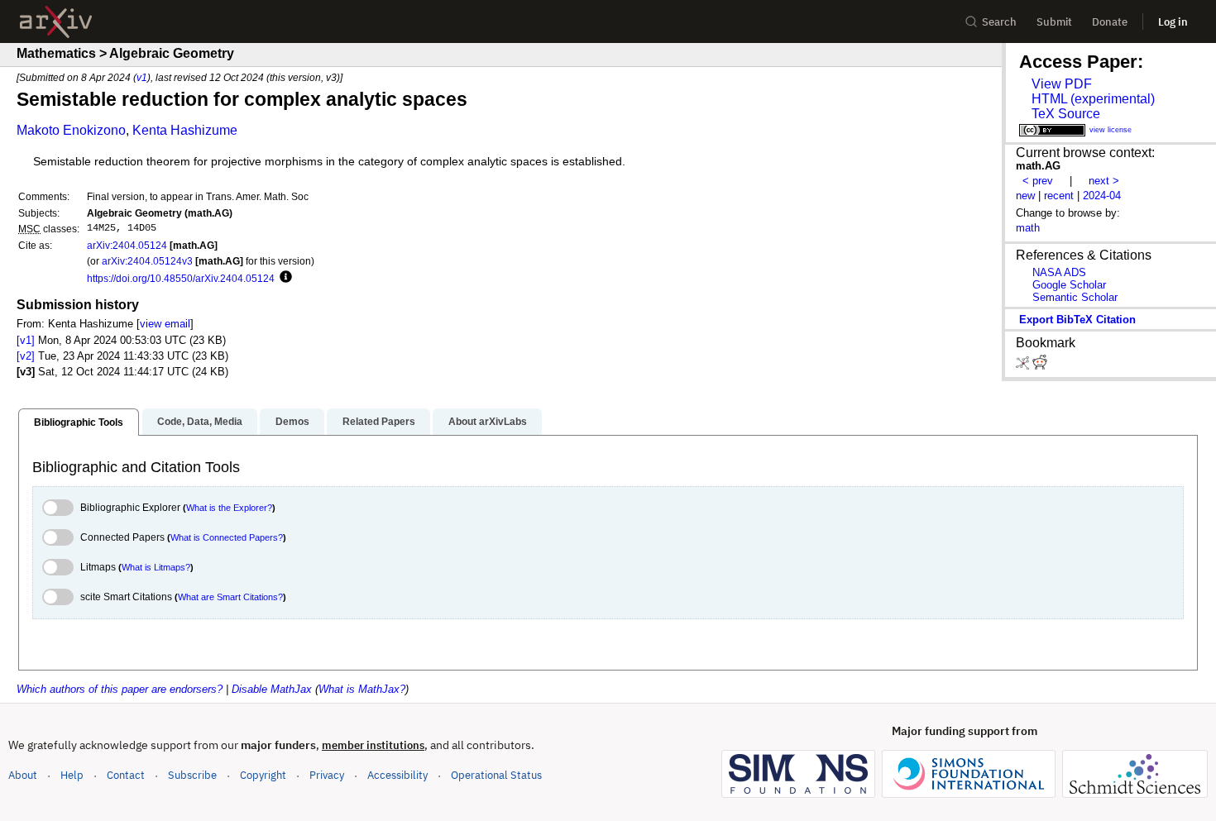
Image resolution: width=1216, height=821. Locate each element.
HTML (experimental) (1093, 99)
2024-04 (1102, 195)
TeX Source (1066, 114)
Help (72, 775)
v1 (141, 77)
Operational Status (496, 774)
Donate (1109, 22)
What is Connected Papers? (226, 537)
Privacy (326, 775)
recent (1059, 195)
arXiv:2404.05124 (127, 245)
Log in (1173, 22)
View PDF (1062, 84)
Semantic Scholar (1075, 297)
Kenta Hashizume (184, 130)
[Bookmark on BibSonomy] (1024, 366)
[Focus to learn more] (283, 277)
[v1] (26, 340)
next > (1104, 180)
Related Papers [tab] (378, 421)
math (1028, 228)
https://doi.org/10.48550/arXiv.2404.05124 (181, 278)
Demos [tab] (292, 421)
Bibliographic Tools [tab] (78, 422)
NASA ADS (1059, 272)
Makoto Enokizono (71, 130)
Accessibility (397, 775)
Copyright (263, 775)
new (1025, 195)
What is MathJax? (361, 689)
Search (999, 22)
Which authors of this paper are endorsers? (120, 689)
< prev (1037, 180)
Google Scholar (1069, 285)
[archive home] (56, 22)
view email (165, 323)
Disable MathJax (272, 689)
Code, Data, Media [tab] (199, 421)
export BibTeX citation (1077, 319)
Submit (1054, 22)
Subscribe (192, 775)
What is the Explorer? (229, 508)
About (22, 775)
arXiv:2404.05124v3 (147, 260)
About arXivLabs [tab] (487, 421)
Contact (126, 775)
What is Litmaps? (156, 567)
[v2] (26, 356)
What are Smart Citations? (230, 597)
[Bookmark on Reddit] (1039, 366)
